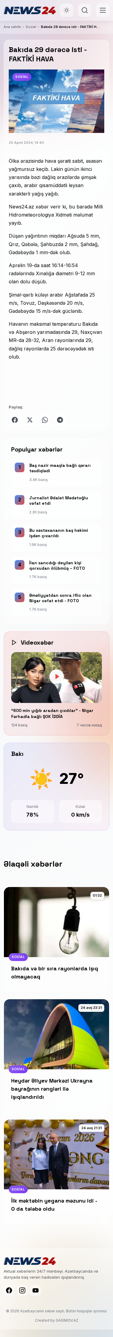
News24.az (22, 207)
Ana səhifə (12, 27)
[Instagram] (22, 1290)
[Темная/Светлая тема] (66, 10)
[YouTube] (35, 1290)
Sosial (31, 27)
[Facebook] (9, 1290)
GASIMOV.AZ (67, 1320)
